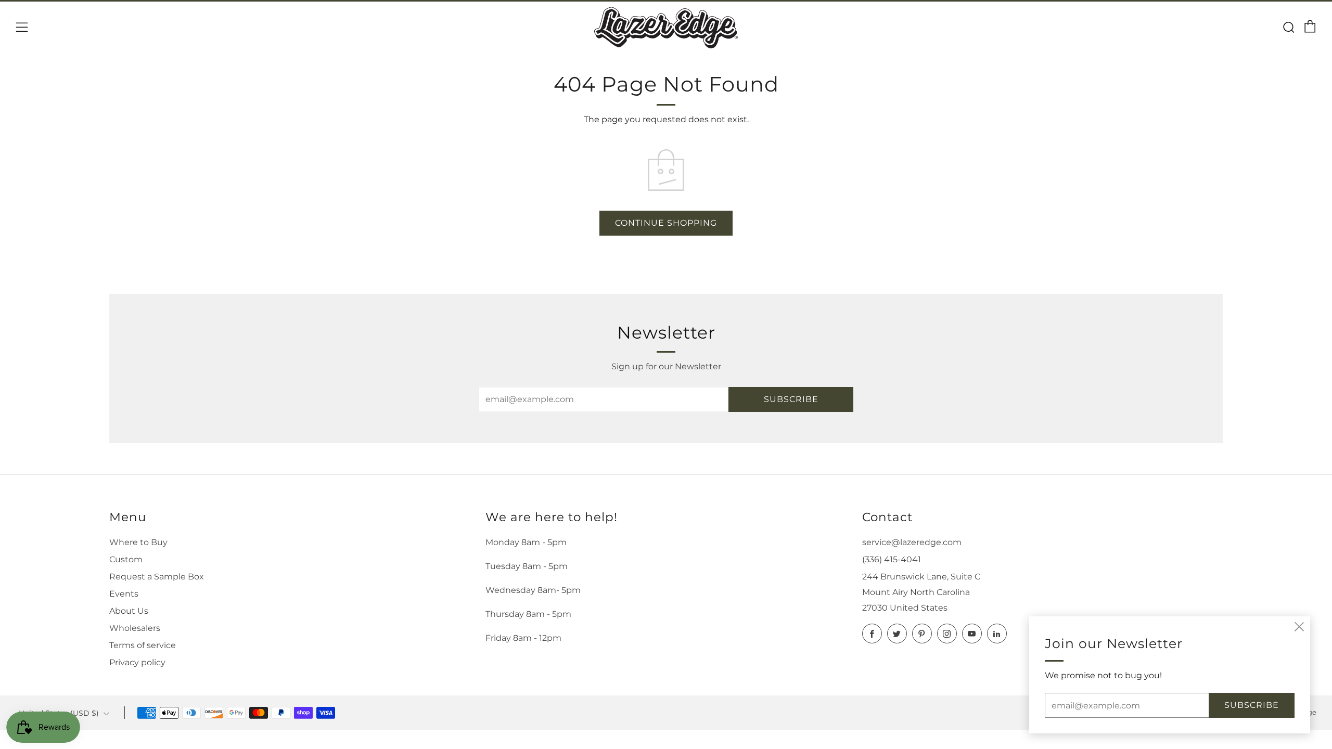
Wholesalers (134, 628)
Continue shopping (666, 223)
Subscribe (791, 399)
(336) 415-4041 (891, 559)
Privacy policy (137, 662)
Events (123, 594)
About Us (128, 611)
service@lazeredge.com (912, 542)
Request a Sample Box (156, 577)
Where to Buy (138, 542)
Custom (126, 559)
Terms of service (142, 645)
